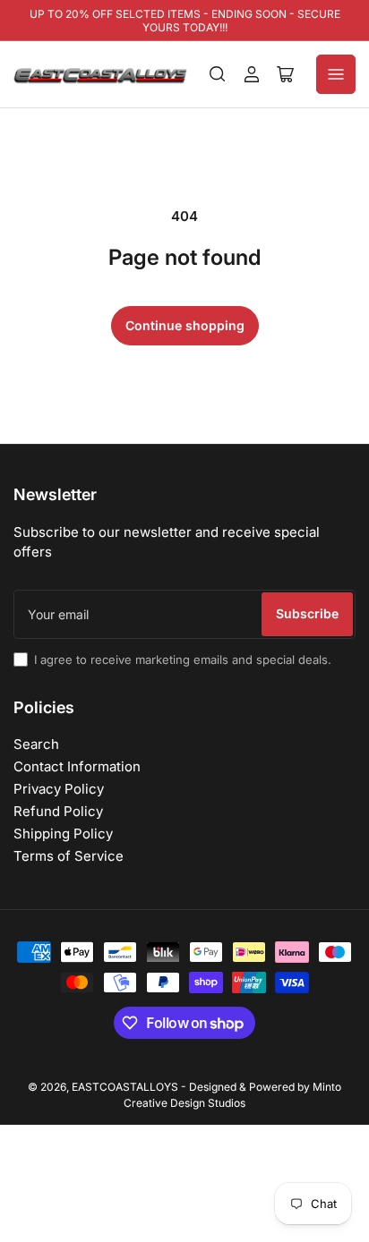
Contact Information (77, 766)
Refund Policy (58, 811)
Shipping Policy (63, 833)
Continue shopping (185, 325)
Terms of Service (68, 855)
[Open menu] (336, 74)
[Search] (217, 74)
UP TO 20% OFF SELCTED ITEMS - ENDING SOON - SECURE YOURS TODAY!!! (185, 20)
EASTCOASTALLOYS (125, 1086)
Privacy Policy (58, 788)
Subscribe (307, 613)
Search (36, 744)
